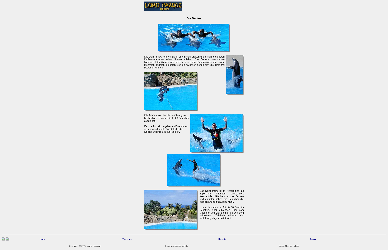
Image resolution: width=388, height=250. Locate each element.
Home (42, 239)
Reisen (313, 239)
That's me (127, 239)
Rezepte (222, 239)
